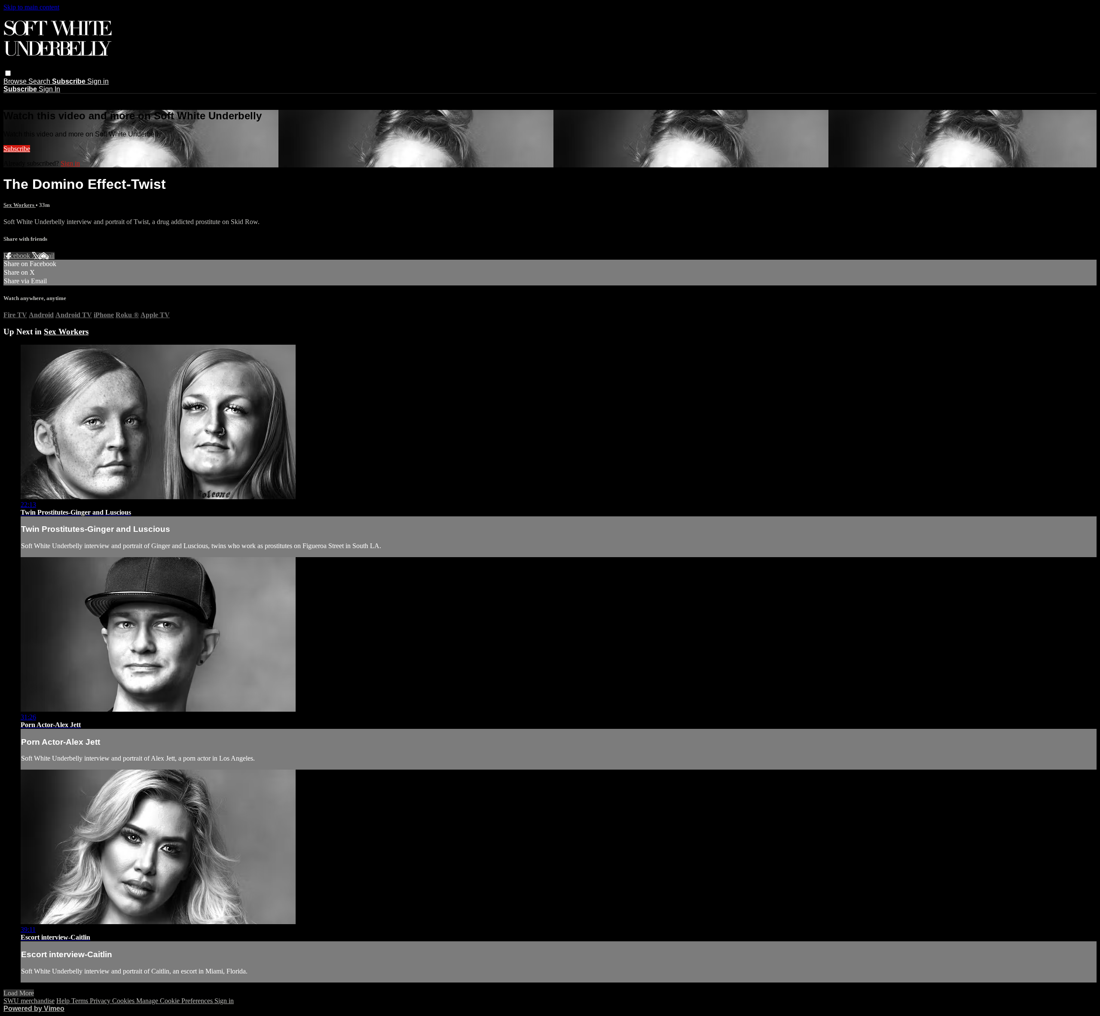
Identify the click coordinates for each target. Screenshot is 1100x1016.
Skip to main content (31, 7)
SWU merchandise (29, 1000)
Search (40, 81)
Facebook (17, 255)
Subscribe (16, 148)
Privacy (101, 1000)
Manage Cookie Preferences (175, 1000)
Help (63, 1000)
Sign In (49, 89)
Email (47, 255)
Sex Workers (19, 205)
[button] (8, 73)
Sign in (98, 81)
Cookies (124, 1000)
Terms (80, 1000)
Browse (15, 81)
